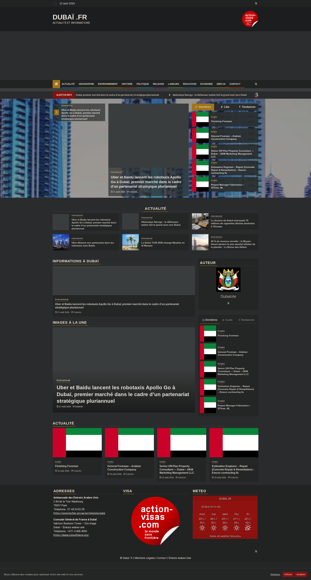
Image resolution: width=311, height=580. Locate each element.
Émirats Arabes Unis (180, 558)
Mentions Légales (145, 558)
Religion (158, 84)
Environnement (108, 84)
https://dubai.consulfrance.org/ (71, 535)
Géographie (86, 84)
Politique (143, 84)
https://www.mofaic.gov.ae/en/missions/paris (79, 513)
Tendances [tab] (248, 107)
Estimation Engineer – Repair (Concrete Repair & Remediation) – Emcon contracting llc (233, 170)
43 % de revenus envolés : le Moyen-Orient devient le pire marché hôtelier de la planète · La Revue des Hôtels (233, 244)
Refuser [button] (288, 574)
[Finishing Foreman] (200, 119)
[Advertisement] (155, 55)
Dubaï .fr (70, 17)
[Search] (256, 84)
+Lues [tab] (228, 319)
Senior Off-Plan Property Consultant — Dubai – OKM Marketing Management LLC (232, 154)
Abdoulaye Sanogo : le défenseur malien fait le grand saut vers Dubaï (187, 94)
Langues (173, 84)
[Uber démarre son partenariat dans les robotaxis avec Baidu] (61, 242)
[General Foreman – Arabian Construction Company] (200, 135)
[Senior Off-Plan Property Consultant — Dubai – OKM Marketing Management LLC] (200, 151)
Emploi (221, 84)
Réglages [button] (275, 574)
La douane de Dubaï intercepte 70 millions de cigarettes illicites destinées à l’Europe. (233, 223)
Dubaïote (133, 192)
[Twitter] (228, 303)
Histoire (127, 84)
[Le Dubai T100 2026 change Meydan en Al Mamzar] (130, 242)
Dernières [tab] (204, 107)
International (67, 106)
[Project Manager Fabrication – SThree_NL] (200, 184)
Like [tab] (226, 107)
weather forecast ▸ (225, 536)
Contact (235, 84)
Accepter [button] (301, 574)
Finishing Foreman (221, 121)
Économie (206, 84)
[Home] (56, 84)
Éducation (189, 84)
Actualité (68, 84)
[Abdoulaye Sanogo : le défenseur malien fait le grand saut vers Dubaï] (130, 221)
